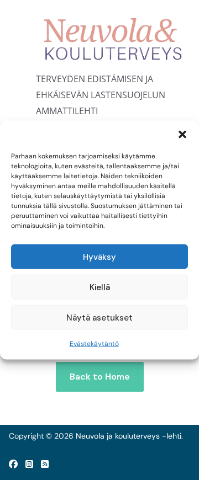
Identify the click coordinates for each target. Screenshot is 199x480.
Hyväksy (99, 256)
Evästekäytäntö (94, 343)
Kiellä (100, 286)
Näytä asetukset (99, 317)
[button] (182, 134)
